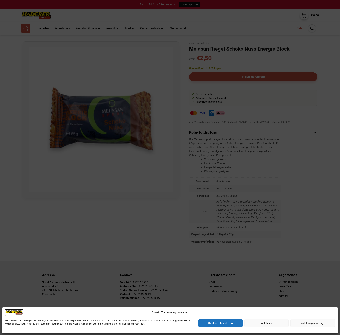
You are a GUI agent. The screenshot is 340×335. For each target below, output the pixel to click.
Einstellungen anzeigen (312, 323)
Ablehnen (266, 323)
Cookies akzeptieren (220, 323)
